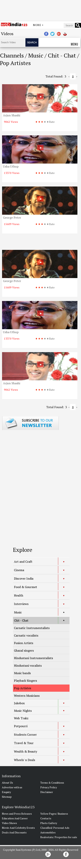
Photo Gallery (48, 823)
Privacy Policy (48, 787)
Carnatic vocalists (26, 635)
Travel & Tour (24, 743)
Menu (74, 44)
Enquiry (6, 792)
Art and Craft (23, 562)
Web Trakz (21, 718)
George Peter (12, 217)
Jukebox (19, 703)
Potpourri (21, 726)
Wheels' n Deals (24, 760)
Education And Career (15, 818)
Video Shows (9, 823)
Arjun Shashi (11, 115)
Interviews (21, 604)
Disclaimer (46, 792)
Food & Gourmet (25, 587)
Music (18, 612)
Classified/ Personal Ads (54, 827)
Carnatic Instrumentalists (32, 628)
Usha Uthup (11, 166)
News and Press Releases (17, 813)
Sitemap (7, 796)
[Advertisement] (40, 10)
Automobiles (48, 832)
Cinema (19, 570)
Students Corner (25, 734)
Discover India (23, 578)
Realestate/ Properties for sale (58, 837)
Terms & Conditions (52, 782)
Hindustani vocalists (28, 665)
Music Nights (23, 711)
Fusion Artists (23, 643)
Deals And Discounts (14, 832)
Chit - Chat (21, 620)
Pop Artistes (22, 688)
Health (18, 595)
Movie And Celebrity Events (18, 827)
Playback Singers (25, 681)
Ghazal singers (24, 650)
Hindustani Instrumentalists (33, 658)
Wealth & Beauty (25, 751)
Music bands (22, 673)
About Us (7, 782)
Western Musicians (27, 696)
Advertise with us (12, 787)
